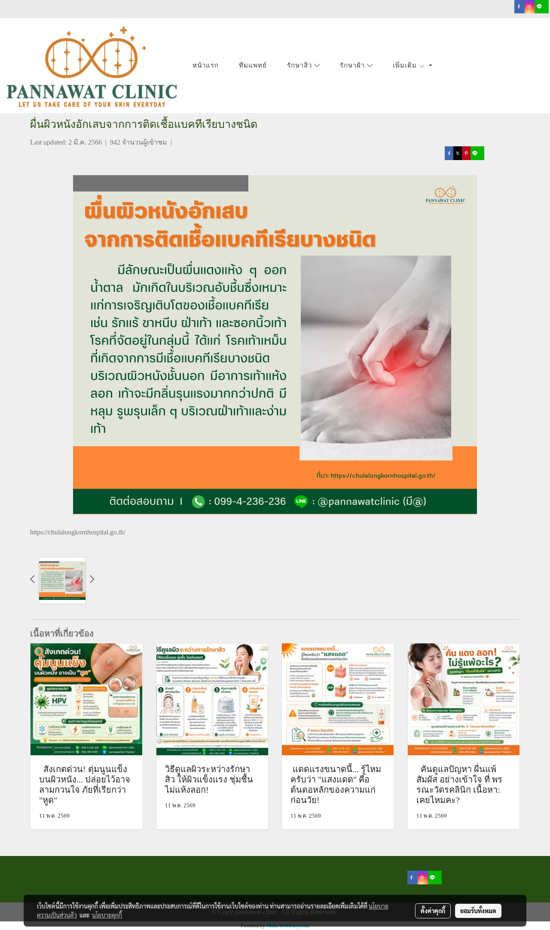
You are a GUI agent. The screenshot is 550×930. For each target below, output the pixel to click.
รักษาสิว (300, 66)
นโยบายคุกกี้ (107, 915)
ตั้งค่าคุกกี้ (433, 911)
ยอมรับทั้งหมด (478, 911)
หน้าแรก (205, 65)
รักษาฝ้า (353, 66)
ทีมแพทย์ (253, 65)
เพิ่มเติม (406, 65)
